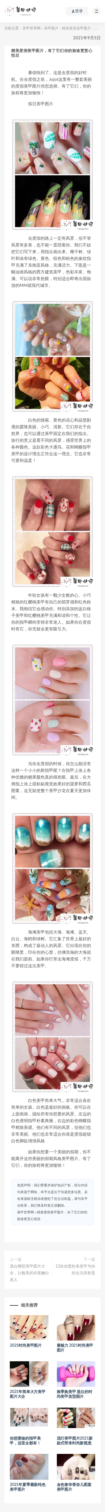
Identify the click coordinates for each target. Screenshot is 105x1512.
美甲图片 (51, 28)
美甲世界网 (31, 28)
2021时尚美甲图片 (26, 1346)
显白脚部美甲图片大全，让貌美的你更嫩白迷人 (29, 1273)
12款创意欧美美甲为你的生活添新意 (75, 1269)
